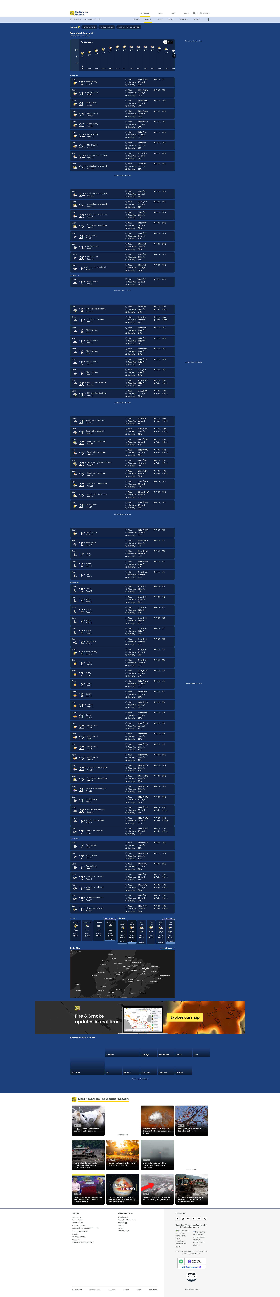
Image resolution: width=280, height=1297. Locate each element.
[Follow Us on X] (204, 1219)
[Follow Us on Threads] (199, 1219)
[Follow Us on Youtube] (188, 1219)
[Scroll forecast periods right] (174, 56)
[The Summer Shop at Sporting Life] (201, 1066)
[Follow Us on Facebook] (177, 1219)
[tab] (165, 42)
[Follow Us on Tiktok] (194, 1219)
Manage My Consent (80, 1231)
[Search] (194, 13)
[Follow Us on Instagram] (183, 1219)
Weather (77, 20)
